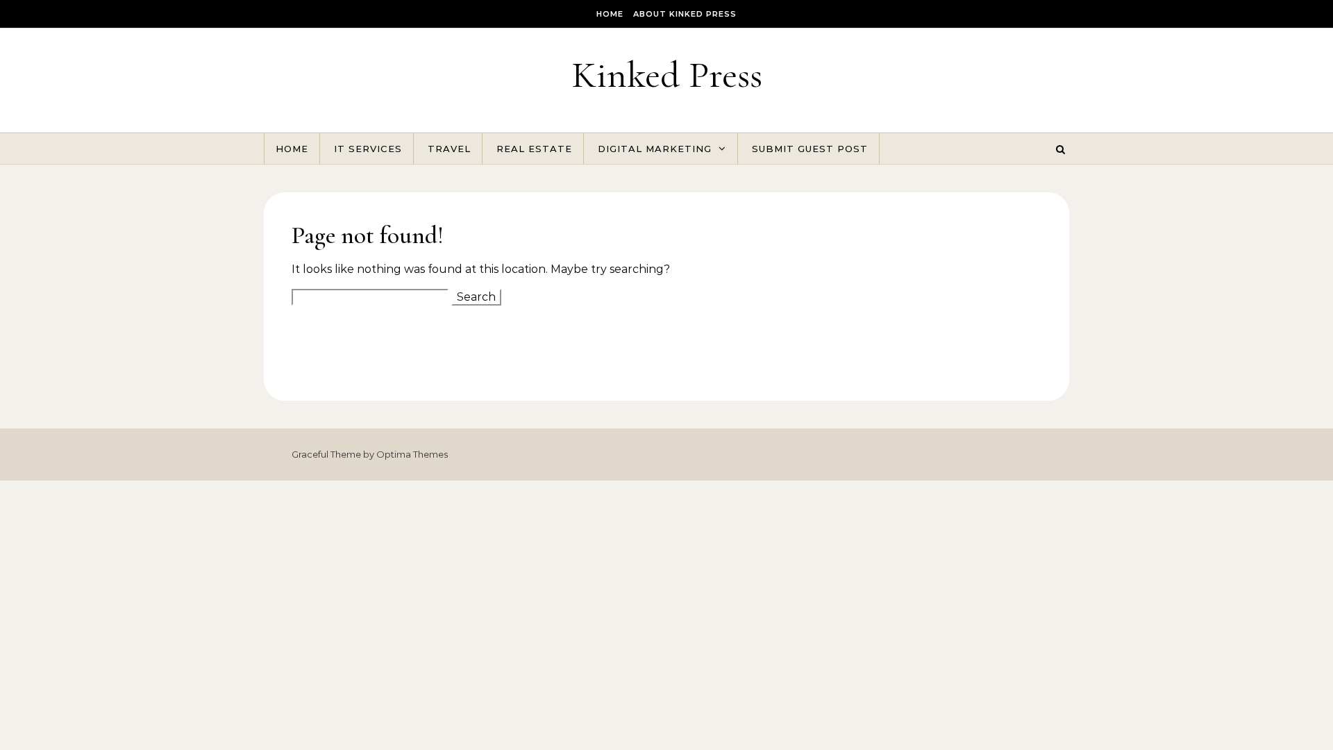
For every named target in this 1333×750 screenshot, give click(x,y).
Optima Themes (412, 454)
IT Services (368, 148)
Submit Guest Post (810, 148)
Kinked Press (666, 74)
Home (609, 14)
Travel (449, 148)
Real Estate (534, 148)
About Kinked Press (685, 14)
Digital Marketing (655, 148)
